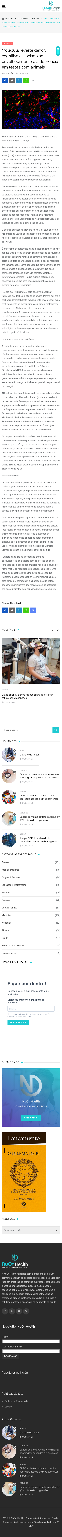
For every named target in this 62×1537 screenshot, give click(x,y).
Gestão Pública (9, 907)
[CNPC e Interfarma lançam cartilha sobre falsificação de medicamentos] (9, 797)
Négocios (7, 922)
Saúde (23, 792)
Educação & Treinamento (14, 885)
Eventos (6, 900)
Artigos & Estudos (11, 877)
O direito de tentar (29, 754)
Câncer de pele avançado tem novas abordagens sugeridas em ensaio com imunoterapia (40, 777)
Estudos (6, 689)
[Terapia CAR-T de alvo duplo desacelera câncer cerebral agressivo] (9, 840)
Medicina (6, 915)
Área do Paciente (10, 869)
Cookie (8, 1406)
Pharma (5, 930)
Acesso (23, 751)
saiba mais (31, 1118)
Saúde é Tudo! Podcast (13, 945)
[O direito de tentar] (9, 754)
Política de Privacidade (16, 1401)
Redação (9, 73)
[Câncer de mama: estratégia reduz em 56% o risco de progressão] (9, 818)
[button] (52, 629)
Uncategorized (9, 953)
